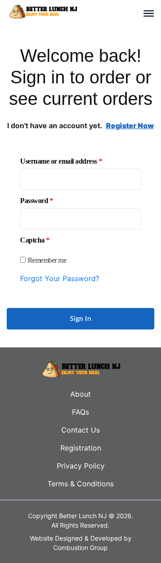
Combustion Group (80, 547)
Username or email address (61, 161)
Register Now (130, 125)
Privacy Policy (81, 465)
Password (36, 200)
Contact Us (80, 429)
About (80, 394)
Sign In (80, 318)
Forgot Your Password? (59, 278)
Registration (80, 447)
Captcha (35, 240)
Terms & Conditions (80, 483)
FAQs (80, 411)
